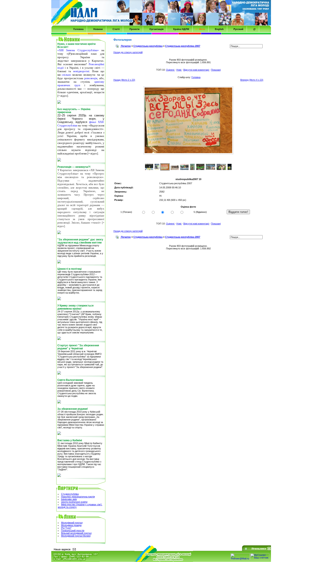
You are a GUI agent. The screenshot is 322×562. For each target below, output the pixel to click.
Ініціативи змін (69, 499)
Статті (116, 29)
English (219, 29)
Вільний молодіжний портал (76, 533)
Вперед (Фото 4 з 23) (251, 80)
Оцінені (170, 69)
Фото (202, 29)
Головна (78, 29)
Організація (156, 29)
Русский (238, 29)
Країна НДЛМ (181, 29)
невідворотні (81, 71)
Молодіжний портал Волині (75, 535)
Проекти (134, 29)
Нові (179, 69)
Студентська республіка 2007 (182, 46)
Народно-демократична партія (78, 496)
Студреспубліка (70, 494)
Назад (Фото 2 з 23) (124, 80)
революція (90, 78)
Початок (126, 46)
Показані (216, 69)
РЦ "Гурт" (66, 528)
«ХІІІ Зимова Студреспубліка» (78, 50)
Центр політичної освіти (74, 502)
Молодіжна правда (71, 525)
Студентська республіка (148, 46)
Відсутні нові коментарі (196, 69)
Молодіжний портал (72, 522)
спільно (66, 74)
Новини (98, 29)
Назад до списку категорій (128, 52)
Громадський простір (72, 530)
